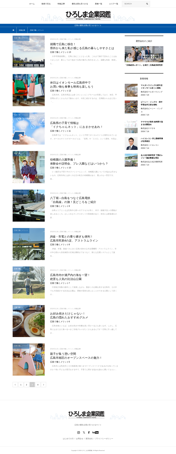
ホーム (32, 4)
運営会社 (89, 439)
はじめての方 (68, 439)
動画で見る (46, 4)
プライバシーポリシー (104, 439)
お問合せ (79, 439)
